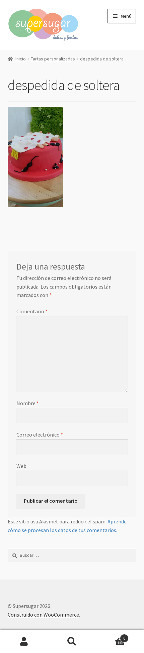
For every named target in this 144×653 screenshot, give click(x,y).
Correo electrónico (39, 434)
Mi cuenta (24, 641)
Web (21, 466)
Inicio (20, 59)
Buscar (72, 641)
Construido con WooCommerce (43, 614)
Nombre (27, 403)
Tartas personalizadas (53, 59)
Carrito (111, 636)
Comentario (32, 311)
